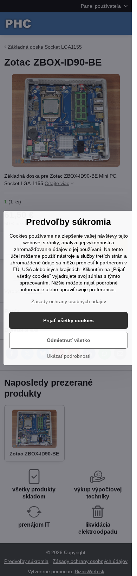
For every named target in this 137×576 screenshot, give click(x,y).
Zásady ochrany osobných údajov (68, 301)
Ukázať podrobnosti (68, 356)
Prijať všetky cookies (68, 320)
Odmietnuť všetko (68, 340)
